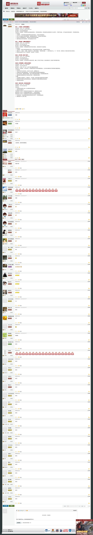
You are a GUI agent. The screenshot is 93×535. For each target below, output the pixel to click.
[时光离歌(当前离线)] (5, 429)
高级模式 (75, 510)
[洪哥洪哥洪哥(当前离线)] (5, 189)
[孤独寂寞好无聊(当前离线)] (5, 318)
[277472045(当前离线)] (5, 447)
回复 (20, 108)
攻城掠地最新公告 (20, 11)
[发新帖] (5, 19)
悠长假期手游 (10, 531)
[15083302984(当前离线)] (5, 361)
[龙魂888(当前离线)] (5, 163)
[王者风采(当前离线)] (5, 142)
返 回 (65, 19)
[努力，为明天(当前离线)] (5, 249)
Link (22, 510)
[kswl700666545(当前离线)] (5, 395)
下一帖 (89, 21)
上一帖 (86, 21)
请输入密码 (75, 2)
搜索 (86, 8)
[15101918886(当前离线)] (5, 300)
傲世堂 (6, 8)
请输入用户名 (66, 2)
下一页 (79, 19)
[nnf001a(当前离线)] (5, 472)
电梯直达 (78, 21)
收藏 (17, 108)
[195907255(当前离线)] (5, 151)
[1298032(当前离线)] (5, 378)
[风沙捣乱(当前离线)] (5, 412)
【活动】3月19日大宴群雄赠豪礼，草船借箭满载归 (36, 11)
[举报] (89, 119)
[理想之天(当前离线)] (5, 386)
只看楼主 (22, 24)
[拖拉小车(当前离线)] (5, 283)
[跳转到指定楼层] (82, 21)
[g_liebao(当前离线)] (5, 498)
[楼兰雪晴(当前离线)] (5, 481)
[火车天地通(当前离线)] (5, 197)
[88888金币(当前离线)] (5, 114)
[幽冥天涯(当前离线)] (5, 172)
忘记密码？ (66, 5)
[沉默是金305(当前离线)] (5, 123)
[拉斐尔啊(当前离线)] (5, 438)
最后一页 (83, 19)
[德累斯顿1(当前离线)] (5, 232)
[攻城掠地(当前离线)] (5, 26)
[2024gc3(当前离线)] (5, 369)
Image (20, 510)
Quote (23, 510)
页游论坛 (12, 8)
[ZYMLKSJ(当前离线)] (5, 180)
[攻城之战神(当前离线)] (5, 214)
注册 (71, 5)
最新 (19, 159)
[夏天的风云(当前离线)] (5, 275)
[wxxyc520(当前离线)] (5, 326)
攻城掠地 (13, 11)
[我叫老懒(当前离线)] (5, 257)
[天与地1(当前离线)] (5, 352)
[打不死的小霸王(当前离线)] (5, 266)
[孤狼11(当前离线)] (5, 464)
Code (25, 510)
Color (18, 510)
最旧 (23, 159)
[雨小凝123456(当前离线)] (5, 343)
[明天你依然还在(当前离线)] (5, 223)
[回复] (11, 19)
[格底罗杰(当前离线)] (5, 292)
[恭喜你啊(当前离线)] (5, 335)
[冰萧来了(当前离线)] (5, 455)
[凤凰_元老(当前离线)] (5, 309)
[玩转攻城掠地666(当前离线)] (5, 131)
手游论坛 (18, 8)
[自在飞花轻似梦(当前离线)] (5, 240)
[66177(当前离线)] (5, 404)
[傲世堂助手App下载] (43, 5)
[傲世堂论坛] (4, 11)
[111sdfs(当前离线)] (5, 421)
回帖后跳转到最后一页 (27, 522)
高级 (88, 8)
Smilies (27, 510)
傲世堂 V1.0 (10, 529)
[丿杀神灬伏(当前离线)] (5, 206)
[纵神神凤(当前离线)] (5, 490)
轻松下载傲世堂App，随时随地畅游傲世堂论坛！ (25, 519)
